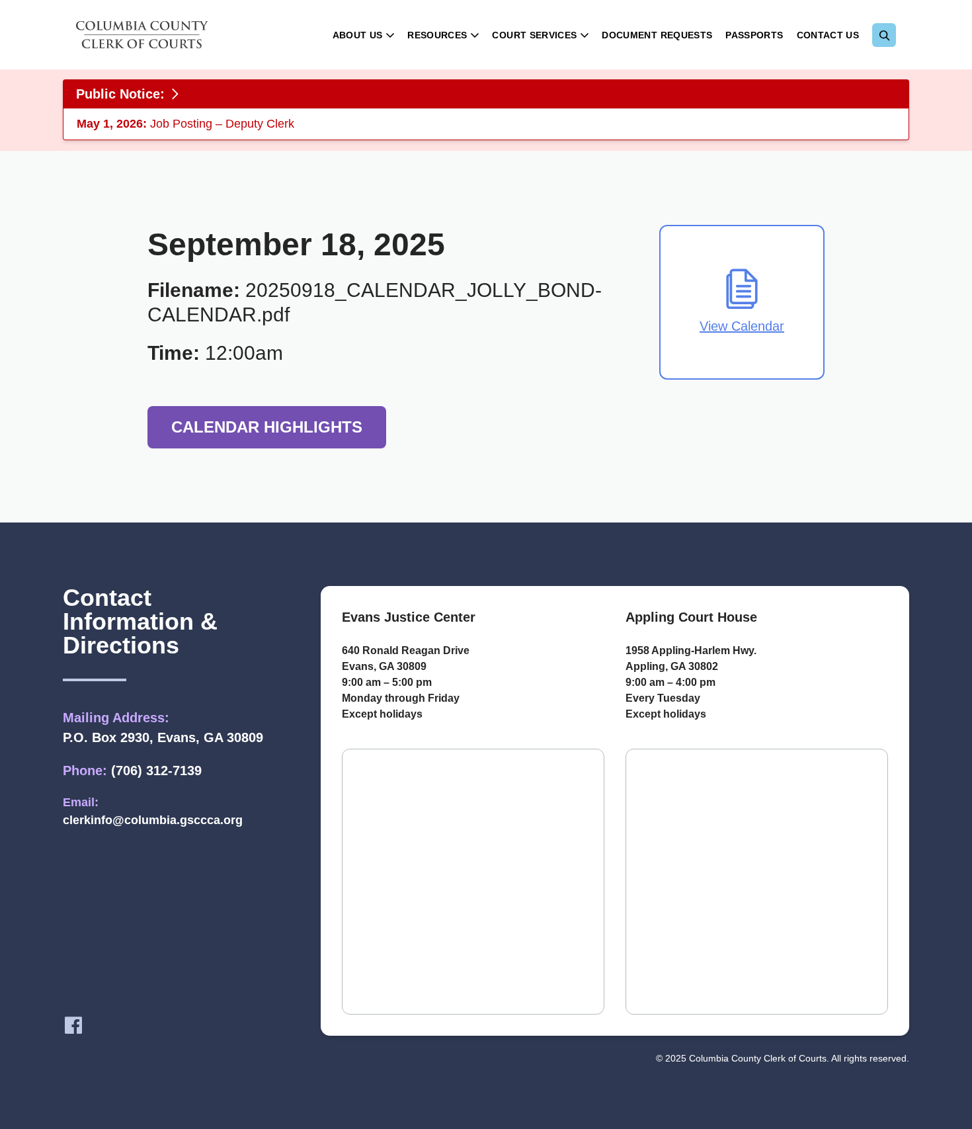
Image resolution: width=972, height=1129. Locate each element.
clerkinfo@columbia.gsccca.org (153, 820)
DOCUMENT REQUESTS (657, 35)
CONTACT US (828, 35)
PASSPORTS (754, 35)
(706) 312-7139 (156, 770)
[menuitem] (364, 35)
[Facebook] (73, 1025)
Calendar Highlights (266, 427)
